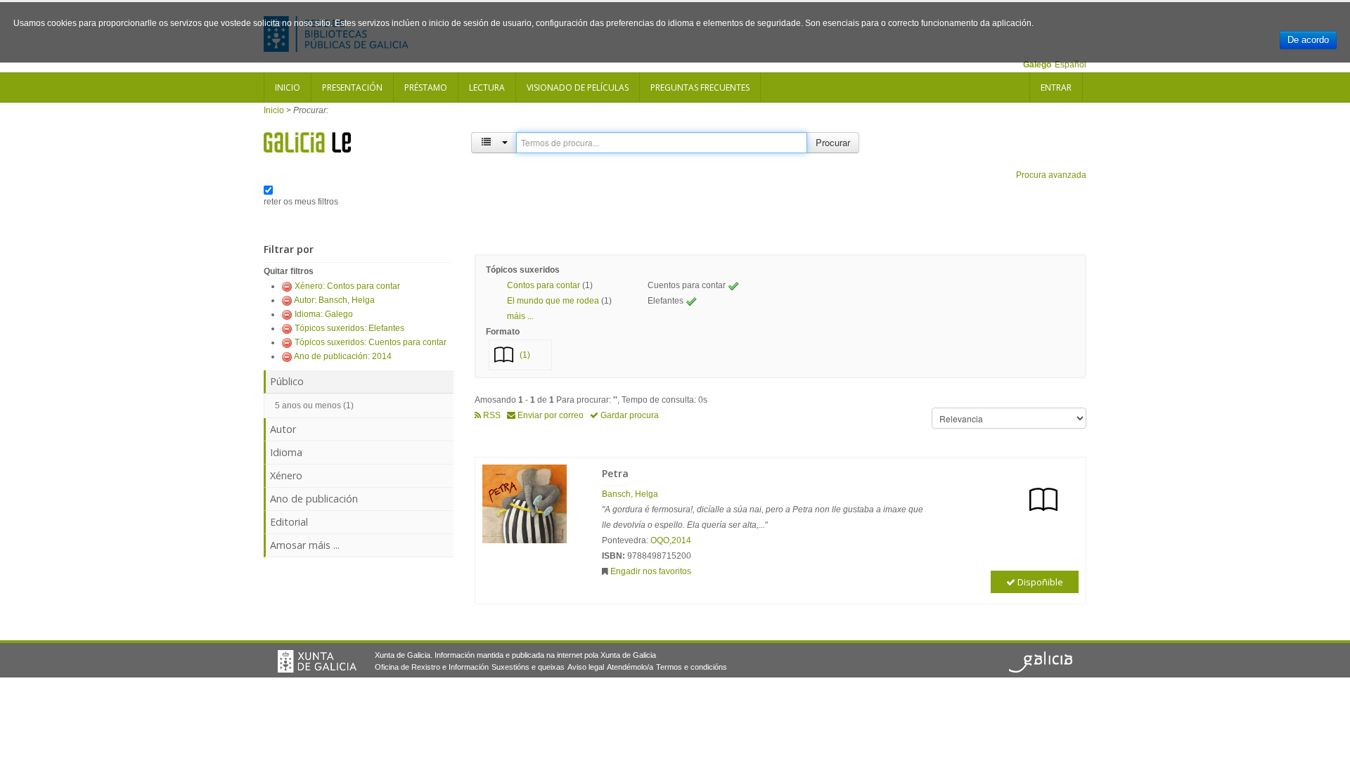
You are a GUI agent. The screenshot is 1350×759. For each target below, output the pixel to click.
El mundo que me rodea (553, 301)
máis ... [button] (520, 316)
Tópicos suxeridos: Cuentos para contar (370, 342)
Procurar (833, 142)
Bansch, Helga (630, 494)
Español (1070, 65)
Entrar (1056, 87)
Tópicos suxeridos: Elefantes (349, 328)
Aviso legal (585, 667)
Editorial (289, 521)
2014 (681, 540)
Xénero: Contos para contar (347, 286)
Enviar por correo (549, 415)
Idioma (286, 452)
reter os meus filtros (301, 202)
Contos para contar (543, 285)
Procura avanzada (1051, 175)
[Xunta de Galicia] (317, 661)
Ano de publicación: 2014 (343, 356)
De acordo (1308, 39)
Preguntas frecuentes (700, 87)
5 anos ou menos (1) (314, 405)
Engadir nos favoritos (650, 571)
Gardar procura (628, 415)
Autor (283, 429)
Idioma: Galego (324, 314)
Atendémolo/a (630, 667)
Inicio (287, 87)
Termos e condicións (691, 667)
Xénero (286, 475)
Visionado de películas (578, 87)
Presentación (352, 87)
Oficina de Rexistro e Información (432, 667)
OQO (659, 540)
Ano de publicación (314, 498)
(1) (525, 355)
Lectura (487, 87)
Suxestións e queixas (528, 667)
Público (287, 381)
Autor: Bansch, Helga (334, 300)
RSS (491, 415)
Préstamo (425, 87)
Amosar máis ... (305, 545)
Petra (615, 473)
